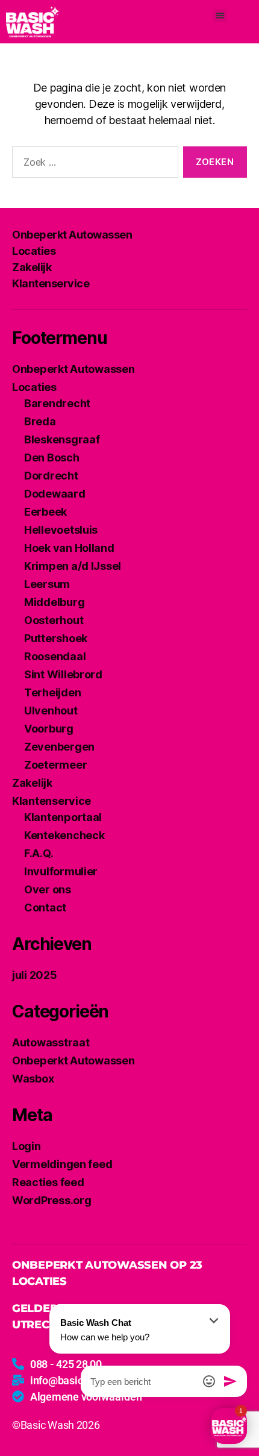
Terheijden (52, 692)
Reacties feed (48, 1182)
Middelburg (54, 602)
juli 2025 (34, 975)
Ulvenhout (51, 710)
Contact (45, 907)
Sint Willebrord (63, 674)
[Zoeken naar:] (92, 164)
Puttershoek (55, 638)
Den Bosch (52, 457)
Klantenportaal (63, 817)
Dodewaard (55, 493)
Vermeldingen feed (62, 1164)
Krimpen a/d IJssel (72, 566)
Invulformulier (61, 871)
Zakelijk (31, 267)
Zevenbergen (59, 746)
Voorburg (48, 728)
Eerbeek (45, 511)
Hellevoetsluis (61, 529)
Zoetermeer (55, 764)
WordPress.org (52, 1200)
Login (26, 1146)
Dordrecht (51, 475)
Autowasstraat (51, 1042)
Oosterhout (53, 620)
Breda (40, 421)
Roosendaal (55, 656)
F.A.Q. (38, 853)
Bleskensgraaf (62, 439)
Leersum (47, 584)
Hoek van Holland (69, 548)
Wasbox (33, 1078)
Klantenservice (50, 283)
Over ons (47, 889)
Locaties (33, 251)
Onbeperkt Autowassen (72, 234)
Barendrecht (57, 403)
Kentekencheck (64, 835)
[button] (220, 16)
